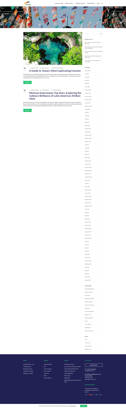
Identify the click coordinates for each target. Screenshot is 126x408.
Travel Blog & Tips (27, 366)
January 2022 (88, 225)
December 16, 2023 (35, 68)
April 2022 (87, 215)
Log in (86, 339)
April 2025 (87, 122)
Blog (98, 3)
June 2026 (87, 77)
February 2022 (88, 222)
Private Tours (69, 3)
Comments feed (88, 346)
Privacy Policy (67, 375)
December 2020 (88, 260)
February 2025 (88, 128)
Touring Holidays (80, 3)
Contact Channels (48, 369)
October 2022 (87, 202)
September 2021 (88, 238)
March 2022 (87, 218)
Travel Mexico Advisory (28, 371)
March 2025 (87, 125)
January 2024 (88, 164)
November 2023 (88, 170)
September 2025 (88, 106)
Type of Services (47, 371)
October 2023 (87, 173)
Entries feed (87, 342)
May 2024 (87, 151)
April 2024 (87, 154)
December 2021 (88, 228)
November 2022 (88, 199)
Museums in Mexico (89, 317)
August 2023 (87, 180)
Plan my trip (46, 373)
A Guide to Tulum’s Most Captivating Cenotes (55, 70)
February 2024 (88, 160)
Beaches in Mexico (89, 292)
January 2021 (88, 257)
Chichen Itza (87, 295)
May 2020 (87, 270)
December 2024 (88, 135)
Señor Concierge (45, 68)
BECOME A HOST (94, 365)
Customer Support (48, 364)
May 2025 (87, 119)
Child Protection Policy (69, 364)
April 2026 (87, 83)
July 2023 (87, 183)
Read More (27, 82)
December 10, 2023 (35, 90)
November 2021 (88, 231)
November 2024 (88, 138)
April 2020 (87, 273)
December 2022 (88, 196)
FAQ (45, 366)
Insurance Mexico (47, 378)
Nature (53, 68)
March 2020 (87, 277)
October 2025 (87, 102)
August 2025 (87, 109)
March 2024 (87, 157)
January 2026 (88, 93)
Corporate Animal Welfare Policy (71, 369)
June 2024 (87, 148)
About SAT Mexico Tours (28, 364)
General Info (87, 308)
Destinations (91, 3)
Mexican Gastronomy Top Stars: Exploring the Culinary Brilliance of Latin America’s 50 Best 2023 (55, 95)
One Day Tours (59, 3)
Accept (83, 405)
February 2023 (88, 189)
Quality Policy (67, 378)
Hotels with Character (89, 311)
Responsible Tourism (27, 369)
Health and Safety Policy (69, 371)
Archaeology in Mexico (89, 288)
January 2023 (88, 193)
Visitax (45, 375)
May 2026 (87, 80)
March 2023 (87, 186)
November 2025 (88, 99)
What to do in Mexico (59, 68)
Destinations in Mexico (89, 298)
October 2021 (87, 235)
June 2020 (87, 267)
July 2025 (87, 112)
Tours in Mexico (88, 324)
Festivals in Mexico (89, 301)
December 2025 (88, 96)
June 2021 (87, 244)
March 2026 (87, 86)
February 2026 (88, 90)
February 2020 (88, 280)
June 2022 (87, 209)
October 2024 (87, 141)
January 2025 (88, 131)
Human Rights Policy (68, 373)
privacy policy (73, 405)
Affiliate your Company (28, 373)
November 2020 (88, 264)
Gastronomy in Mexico (56, 90)
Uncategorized (88, 327)
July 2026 (87, 73)
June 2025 (87, 115)
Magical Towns (88, 314)
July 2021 (87, 241)
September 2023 (88, 177)
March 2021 (87, 254)
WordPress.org (88, 349)
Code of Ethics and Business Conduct (72, 366)
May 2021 (87, 247)
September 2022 (88, 206)
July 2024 (87, 144)
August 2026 (87, 70)
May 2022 (87, 212)
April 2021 (87, 251)
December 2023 (88, 167)
